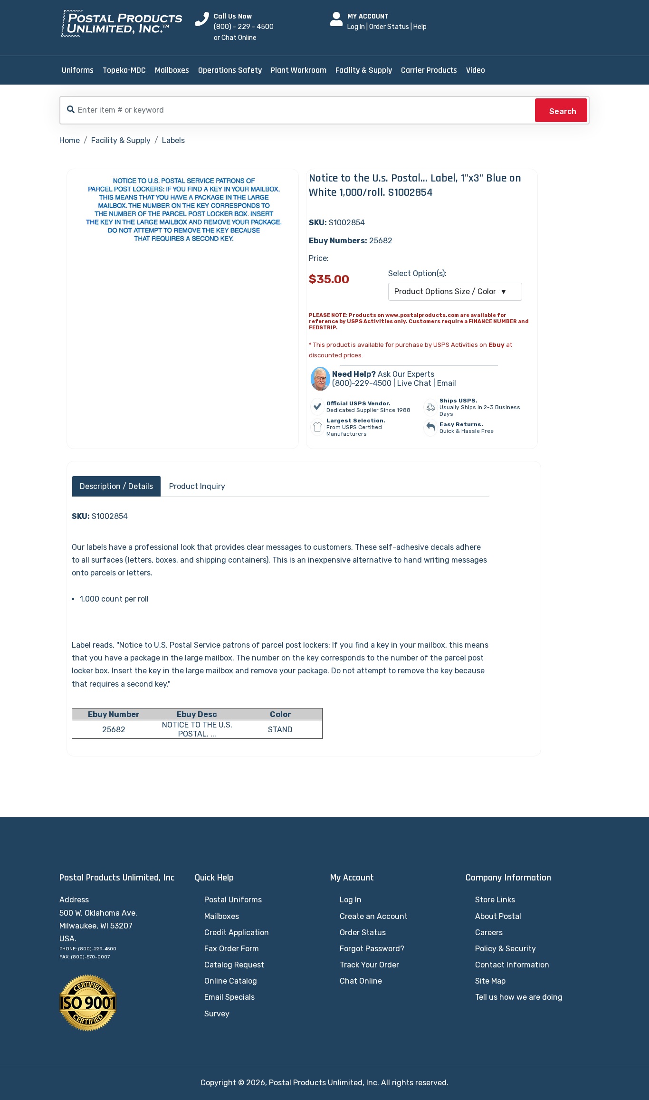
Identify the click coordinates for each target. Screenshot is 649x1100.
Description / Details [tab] (116, 486)
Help (420, 27)
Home (69, 140)
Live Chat (414, 383)
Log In (356, 27)
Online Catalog (230, 980)
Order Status (389, 27)
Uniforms (78, 70)
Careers (489, 932)
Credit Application (236, 932)
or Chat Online (235, 38)
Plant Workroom (298, 70)
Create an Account (374, 916)
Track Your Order (369, 964)
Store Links (495, 899)
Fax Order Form (231, 948)
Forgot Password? (372, 948)
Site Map (490, 980)
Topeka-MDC (124, 70)
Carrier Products (429, 70)
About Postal (498, 916)
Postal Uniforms (233, 899)
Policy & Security (505, 948)
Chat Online (361, 980)
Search (562, 111)
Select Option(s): (417, 273)
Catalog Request (234, 964)
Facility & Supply (363, 70)
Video (475, 70)
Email (446, 383)
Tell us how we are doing (519, 997)
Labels (173, 140)
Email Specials (229, 997)
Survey (216, 1013)
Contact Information (512, 964)
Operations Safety (230, 70)
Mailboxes (172, 70)
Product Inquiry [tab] (197, 486)
